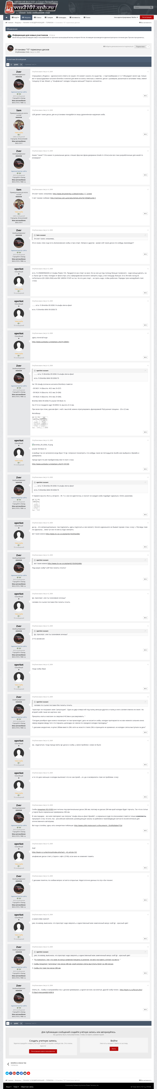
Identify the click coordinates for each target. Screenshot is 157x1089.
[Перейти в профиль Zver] (10, 48)
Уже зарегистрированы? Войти (125, 17)
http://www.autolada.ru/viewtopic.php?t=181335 (50, 464)
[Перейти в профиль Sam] (19, 125)
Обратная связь (27, 1087)
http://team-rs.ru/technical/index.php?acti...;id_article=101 (54, 852)
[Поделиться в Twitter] (7, 1073)
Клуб (16, 17)
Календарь (62, 17)
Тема (15, 1087)
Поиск (88, 17)
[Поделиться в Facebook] (10, 1073)
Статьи (38, 17)
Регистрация (146, 17)
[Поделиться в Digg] (17, 1073)
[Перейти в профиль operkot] (19, 281)
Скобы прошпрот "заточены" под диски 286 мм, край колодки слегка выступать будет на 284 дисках (73, 964)
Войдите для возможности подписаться (119, 46)
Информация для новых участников (30, 35)
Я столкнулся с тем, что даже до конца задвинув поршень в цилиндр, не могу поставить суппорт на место (77, 960)
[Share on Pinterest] (28, 1073)
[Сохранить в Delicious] (21, 1073)
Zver (27, 52)
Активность (76, 17)
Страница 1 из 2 (30, 64)
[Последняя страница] (21, 64)
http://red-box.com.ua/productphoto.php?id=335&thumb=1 (73, 198)
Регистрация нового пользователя (43, 1051)
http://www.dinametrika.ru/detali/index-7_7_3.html (72, 194)
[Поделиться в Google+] (14, 1073)
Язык (8, 1087)
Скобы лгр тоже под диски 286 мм (47, 968)
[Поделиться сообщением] (147, 72)
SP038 (148, 1087)
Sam (18, 110)
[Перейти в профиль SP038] (9, 36)
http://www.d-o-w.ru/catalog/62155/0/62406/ (63, 534)
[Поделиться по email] (25, 1073)
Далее (16, 64)
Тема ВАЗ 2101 (138, 1087)
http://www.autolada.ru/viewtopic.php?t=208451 (50, 342)
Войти (114, 1049)
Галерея (50, 17)
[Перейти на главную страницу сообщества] (6, 17)
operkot (18, 268)
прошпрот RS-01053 (45, 809)
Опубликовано (42, 72)
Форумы (27, 17)
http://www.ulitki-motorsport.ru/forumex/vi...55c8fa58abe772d (98, 825)
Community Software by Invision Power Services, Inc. (82, 1085)
